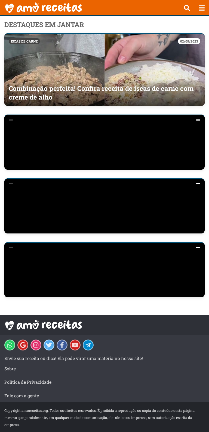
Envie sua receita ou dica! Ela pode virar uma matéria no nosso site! (73, 358)
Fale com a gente (21, 395)
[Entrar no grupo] (9, 345)
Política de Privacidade (27, 382)
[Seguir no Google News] (22, 345)
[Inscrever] (75, 345)
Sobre (10, 368)
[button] (187, 7)
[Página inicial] (89, 7)
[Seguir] (35, 345)
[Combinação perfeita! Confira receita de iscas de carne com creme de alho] (104, 69)
